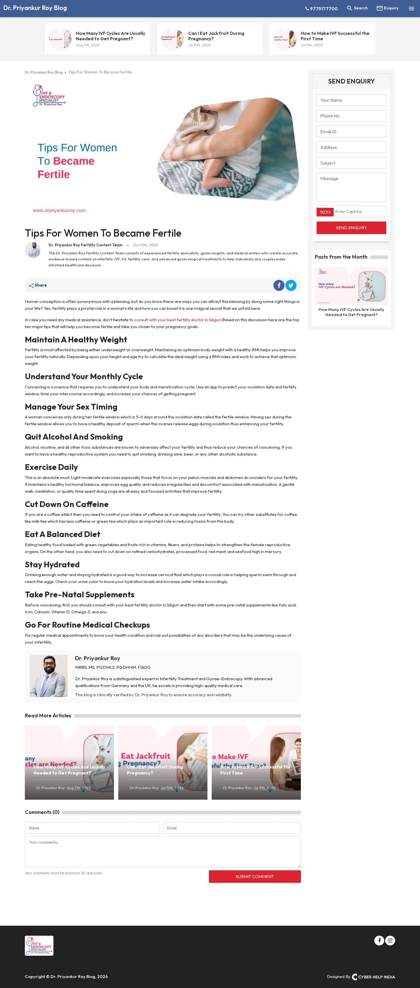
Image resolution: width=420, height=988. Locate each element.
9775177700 (323, 8)
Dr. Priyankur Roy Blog (35, 8)
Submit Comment (255, 876)
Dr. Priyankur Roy (97, 658)
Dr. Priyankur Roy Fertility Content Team (86, 245)
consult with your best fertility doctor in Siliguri (177, 319)
